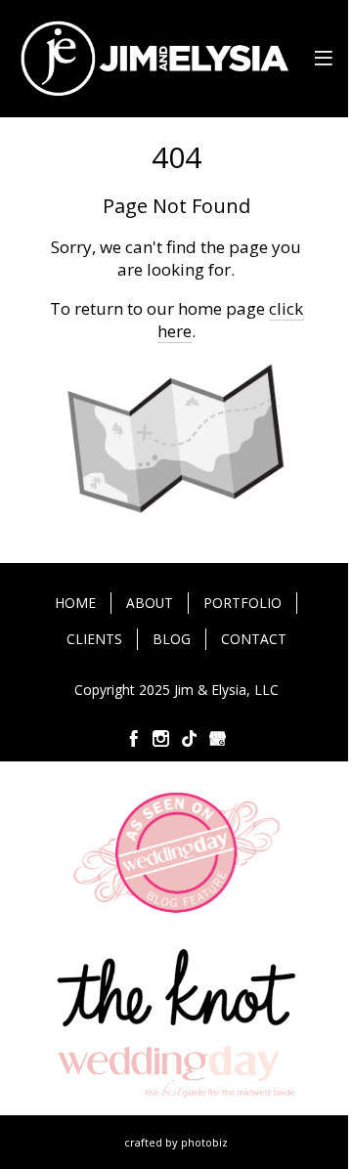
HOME (75, 602)
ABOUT (149, 602)
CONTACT (253, 638)
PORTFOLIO (242, 602)
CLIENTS (94, 638)
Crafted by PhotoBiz (176, 1142)
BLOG (172, 638)
